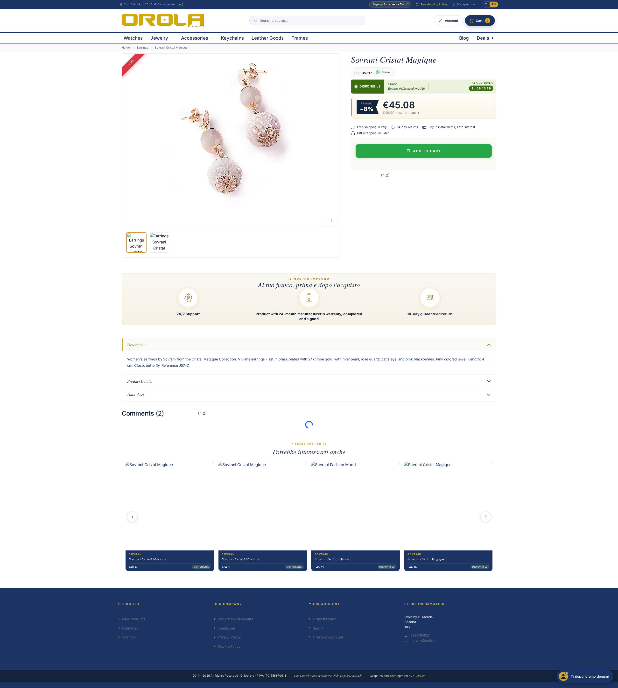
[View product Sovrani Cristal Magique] (170, 506)
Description (136, 344)
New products (134, 619)
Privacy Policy (229, 637)
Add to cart (427, 151)
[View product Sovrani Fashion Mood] (355, 506)
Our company (228, 604)
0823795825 (420, 635)
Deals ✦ (485, 38)
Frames (299, 38)
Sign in (318, 628)
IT (486, 4)
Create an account (328, 637)
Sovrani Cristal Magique (147, 559)
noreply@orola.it (423, 640)
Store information (424, 604)
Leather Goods (268, 38)
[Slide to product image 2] (159, 242)
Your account (324, 604)
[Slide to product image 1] (136, 242)
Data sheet (135, 394)
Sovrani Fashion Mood (332, 559)
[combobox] (307, 20)
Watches (133, 38)
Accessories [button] (194, 38)
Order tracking (325, 619)
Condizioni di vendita (235, 619)
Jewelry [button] (159, 38)
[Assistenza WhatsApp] (181, 4)
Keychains (232, 38)
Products (128, 604)
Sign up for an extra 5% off (390, 4)
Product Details (139, 381)
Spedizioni (226, 628)
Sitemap (129, 637)
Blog (464, 38)
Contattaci (131, 628)
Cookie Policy (229, 646)
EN (494, 4)
